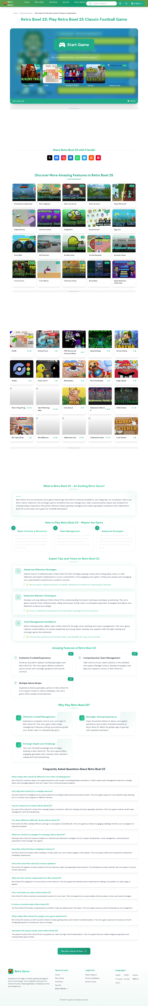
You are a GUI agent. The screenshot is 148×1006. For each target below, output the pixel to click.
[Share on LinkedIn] (70, 157)
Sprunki (66, 2)
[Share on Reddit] (91, 157)
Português (119, 979)
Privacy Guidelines (92, 978)
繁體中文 (136, 979)
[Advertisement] (74, 124)
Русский (127, 979)
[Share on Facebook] (56, 157)
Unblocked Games (26, 13)
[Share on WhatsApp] (77, 157)
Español (135, 975)
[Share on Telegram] (84, 157)
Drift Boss (53, 2)
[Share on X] (49, 157)
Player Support (91, 975)
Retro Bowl (39, 2)
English (118, 975)
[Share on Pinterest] (98, 157)
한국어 (118, 983)
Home (26, 2)
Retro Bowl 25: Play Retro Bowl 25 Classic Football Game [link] (55, 13)
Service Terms (90, 982)
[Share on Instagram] (63, 157)
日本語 (126, 975)
